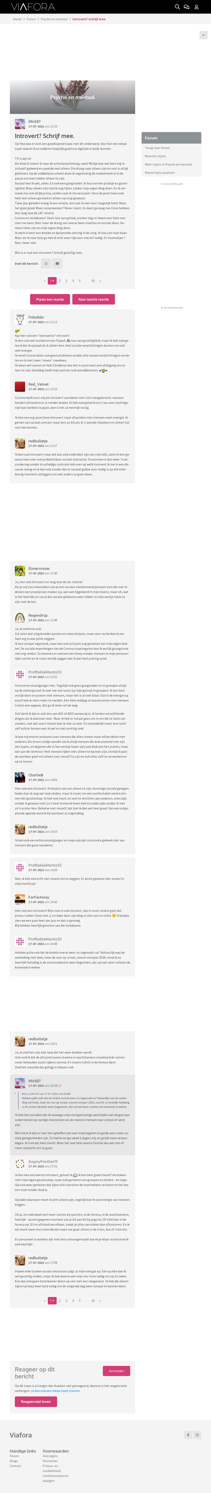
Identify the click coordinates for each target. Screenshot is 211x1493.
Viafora (21, 1435)
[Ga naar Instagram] (197, 1435)
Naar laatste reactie (94, 299)
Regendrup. (38, 615)
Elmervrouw (39, 568)
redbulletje (38, 441)
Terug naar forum (157, 148)
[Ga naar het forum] (186, 7)
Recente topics (155, 156)
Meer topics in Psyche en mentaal (168, 164)
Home (17, 19)
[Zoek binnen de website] (177, 7)
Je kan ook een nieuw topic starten (55, 1391)
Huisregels (50, 1456)
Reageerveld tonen (36, 1402)
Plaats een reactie (50, 299)
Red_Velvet (38, 384)
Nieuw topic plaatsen (160, 172)
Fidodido (36, 317)
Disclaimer (50, 1461)
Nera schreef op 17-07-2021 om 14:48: (46, 1094)
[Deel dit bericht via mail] (57, 263)
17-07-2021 (36, 126)
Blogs (14, 1461)
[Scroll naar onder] (203, 35)
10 (93, 281)
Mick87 (34, 121)
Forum (31, 19)
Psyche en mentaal (54, 19)
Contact (15, 1466)
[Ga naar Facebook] (188, 1435)
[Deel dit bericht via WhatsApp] (46, 263)
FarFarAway (38, 897)
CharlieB (35, 775)
